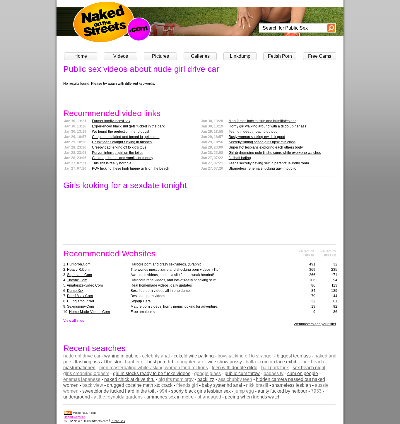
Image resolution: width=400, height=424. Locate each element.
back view (92, 385)
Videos (120, 56)
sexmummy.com (80, 306)
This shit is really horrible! (112, 163)
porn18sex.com (80, 296)
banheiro (134, 361)
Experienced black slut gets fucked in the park (128, 126)
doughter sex (190, 361)
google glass (207, 373)
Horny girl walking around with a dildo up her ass (267, 126)
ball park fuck (275, 367)
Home (80, 56)
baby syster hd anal (222, 385)
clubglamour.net (80, 301)
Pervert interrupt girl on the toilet (117, 153)
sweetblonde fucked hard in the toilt (118, 391)
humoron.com (78, 264)
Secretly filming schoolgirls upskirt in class (262, 142)
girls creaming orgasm (86, 373)
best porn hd (160, 361)
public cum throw (242, 373)
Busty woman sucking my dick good (257, 137)
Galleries (200, 56)
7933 (316, 391)
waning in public (121, 355)
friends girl (187, 385)
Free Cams (319, 56)
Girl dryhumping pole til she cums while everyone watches (275, 153)
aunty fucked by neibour (282, 391)
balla (251, 361)
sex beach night (309, 367)
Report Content (74, 416)
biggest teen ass (294, 355)
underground (76, 396)
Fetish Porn (280, 56)
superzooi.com (79, 275)
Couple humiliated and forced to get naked (126, 137)
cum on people (302, 373)
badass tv (273, 373)
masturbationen (79, 367)
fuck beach (312, 361)
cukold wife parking (194, 355)
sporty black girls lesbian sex (201, 391)
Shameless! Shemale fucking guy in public (262, 168)
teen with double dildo (234, 367)
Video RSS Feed (84, 412)
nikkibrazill (257, 385)
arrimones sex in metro (170, 396)
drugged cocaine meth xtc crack (139, 385)
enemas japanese (81, 379)
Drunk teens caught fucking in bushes (122, 142)
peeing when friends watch (253, 396)
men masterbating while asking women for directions (153, 367)
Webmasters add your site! (315, 324)
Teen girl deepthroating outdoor (254, 132)
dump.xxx (75, 291)
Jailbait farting (240, 158)
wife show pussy (225, 361)
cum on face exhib (279, 361)
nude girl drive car (81, 355)
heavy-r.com (78, 270)
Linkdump (240, 56)
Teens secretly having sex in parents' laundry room (269, 163)
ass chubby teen (235, 379)
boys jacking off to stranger (245, 355)
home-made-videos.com (89, 312)
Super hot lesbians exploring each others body (266, 147)
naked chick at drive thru (129, 379)
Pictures (160, 56)
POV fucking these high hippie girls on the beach (130, 168)
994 (163, 391)
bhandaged (209, 396)
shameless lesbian (291, 385)
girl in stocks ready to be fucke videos (151, 373)
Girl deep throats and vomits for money (122, 158)
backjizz (205, 379)
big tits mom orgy (176, 379)
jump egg (244, 391)
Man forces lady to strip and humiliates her (262, 121)
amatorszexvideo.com (85, 285)
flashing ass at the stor (98, 361)
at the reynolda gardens (118, 396)
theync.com (77, 280)
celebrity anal (156, 355)
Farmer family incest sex (111, 121)
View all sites (73, 321)
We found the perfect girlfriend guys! (120, 132)
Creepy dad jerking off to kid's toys (119, 147)
